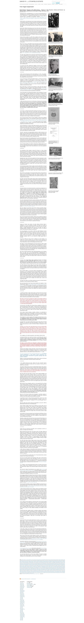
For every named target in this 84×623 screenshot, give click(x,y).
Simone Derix (61, 569)
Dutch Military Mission (31, 562)
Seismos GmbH (49, 569)
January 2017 (22, 594)
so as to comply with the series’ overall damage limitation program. (31, 52)
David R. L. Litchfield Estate (31, 1)
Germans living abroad (36, 564)
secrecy (46, 569)
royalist (27, 569)
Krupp (36, 566)
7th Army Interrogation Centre (29, 559)
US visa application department (28, 572)
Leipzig (43, 566)
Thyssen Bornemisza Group (53, 570)
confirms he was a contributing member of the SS (27, 470)
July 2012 (21, 606)
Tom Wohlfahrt (63, 571)
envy (51, 562)
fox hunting (35, 563)
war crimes (61, 572)
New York (35, 567)
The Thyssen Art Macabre (24, 4)
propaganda (37, 568)
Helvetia (21, 565)
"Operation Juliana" (23, 559)
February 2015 (22, 604)
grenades (54, 564)
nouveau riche (40, 567)
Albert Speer (47, 559)
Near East (28, 567)
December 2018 (22, 586)
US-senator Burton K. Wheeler (41, 572)
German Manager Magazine (25, 564)
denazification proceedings (52, 561)
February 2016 (22, 599)
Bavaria (57, 560)
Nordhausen (37, 567)
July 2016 (21, 597)
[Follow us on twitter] (53, 3)
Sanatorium (31, 569)
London (47, 566)
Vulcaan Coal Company (56, 572)
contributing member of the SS (32, 561)
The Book (45, 4)
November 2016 (22, 595)
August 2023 (22, 584)
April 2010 (21, 611)
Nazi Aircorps (43, 469)
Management (60, 566)
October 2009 (22, 616)
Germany (40, 564)
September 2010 (22, 609)
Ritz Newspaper (31, 4)
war (59, 572)
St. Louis (64, 569)
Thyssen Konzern (59, 571)
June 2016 (21, 598)
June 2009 (21, 618)
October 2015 (22, 602)
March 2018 (21, 589)
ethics (64, 562)
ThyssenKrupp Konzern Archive (39, 571)
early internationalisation (41, 562)
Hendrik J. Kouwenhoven (25, 565)
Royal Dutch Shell (24, 569)
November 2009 (22, 615)
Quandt (43, 568)
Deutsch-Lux (61, 561)
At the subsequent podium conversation (25, 548)
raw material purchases (59, 568)
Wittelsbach (28, 573)
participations (63, 567)
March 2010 (21, 612)
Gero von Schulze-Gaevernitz (45, 564)
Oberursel (48, 567)
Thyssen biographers (46, 570)
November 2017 (22, 591)
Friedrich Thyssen (56, 563)
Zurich (33, 573)
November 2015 (22, 601)
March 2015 (21, 603)
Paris (61, 567)
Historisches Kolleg (40, 565)
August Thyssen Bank (26, 560)
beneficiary (63, 560)
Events (39, 4)
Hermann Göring (36, 565)
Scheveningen (34, 569)
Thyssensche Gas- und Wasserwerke (55, 571)
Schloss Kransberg (38, 569)
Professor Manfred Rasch (25, 568)
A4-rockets (34, 559)
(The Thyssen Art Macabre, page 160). (31, 482)
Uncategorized (29, 587)
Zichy (30, 573)
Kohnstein (28, 566)
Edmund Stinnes (47, 562)
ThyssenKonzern (29, 571)
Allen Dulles (57, 559)
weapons (64, 572)
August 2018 (22, 588)
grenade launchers (51, 564)
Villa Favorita (51, 572)
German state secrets (31, 564)
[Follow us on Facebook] (58, 3)
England (50, 562)
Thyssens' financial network (47, 571)
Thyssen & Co (42, 570)
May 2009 (21, 619)
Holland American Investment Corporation (55, 565)
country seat (37, 561)
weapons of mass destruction (23, 573)
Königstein (30, 566)
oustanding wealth (58, 567)
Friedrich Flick (52, 563)
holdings (49, 565)
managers (64, 566)
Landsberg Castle (39, 566)
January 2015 (22, 605)
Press (42, 4)
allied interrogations (61, 559)
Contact (56, 4)
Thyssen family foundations (23, 571)
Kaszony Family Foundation (23, 566)
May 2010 (21, 610)
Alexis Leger (50, 559)
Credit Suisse (41, 561)
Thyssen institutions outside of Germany (52, 571)
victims (48, 572)
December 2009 (22, 614)
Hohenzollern (46, 565)
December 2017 (22, 590)
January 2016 (22, 600)
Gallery (53, 4)
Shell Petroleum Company (54, 569)
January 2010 (22, 613)
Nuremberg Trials (45, 567)
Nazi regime (25, 567)
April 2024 (21, 582)
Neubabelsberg (31, 567)
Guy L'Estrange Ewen (62, 564)
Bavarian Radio (60, 560)
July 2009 (21, 617)
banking (53, 560)
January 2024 (22, 583)
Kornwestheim (33, 566)
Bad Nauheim (38, 560)
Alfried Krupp (53, 559)
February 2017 (22, 593)
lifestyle (45, 566)
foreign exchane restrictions (30, 563)
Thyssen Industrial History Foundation (42, 571)
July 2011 (21, 607)
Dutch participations (36, 562)
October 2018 (22, 587)
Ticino (60, 571)
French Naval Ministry (48, 563)
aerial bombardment (43, 559)
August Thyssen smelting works (32, 560)
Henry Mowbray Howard (31, 565)
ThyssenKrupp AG (33, 571)
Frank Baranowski (38, 563)
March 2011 (21, 608)
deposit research (57, 561)
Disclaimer (60, 4)
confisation (23, 561)
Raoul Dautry (54, 568)
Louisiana (49, 566)
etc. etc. (36, 4)
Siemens (58, 569)
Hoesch (44, 565)
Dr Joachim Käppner (43, 548)
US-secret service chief (35, 572)
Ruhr (29, 569)
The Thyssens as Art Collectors (32, 570)
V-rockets (47, 572)
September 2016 (22, 596)
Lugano (51, 566)
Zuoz (31, 573)
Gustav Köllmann (58, 564)
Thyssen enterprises (58, 570)
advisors (40, 559)
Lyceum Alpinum (55, 566)
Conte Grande (26, 561)
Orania (55, 567)
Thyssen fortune (28, 571)
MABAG (58, 566)
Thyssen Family (63, 570)
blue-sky (41, 351)
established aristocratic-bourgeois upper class (58, 562)
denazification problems (45, 561)
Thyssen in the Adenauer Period (34, 571)
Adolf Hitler (37, 559)
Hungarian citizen (63, 565)
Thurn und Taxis (38, 570)
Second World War (43, 569)
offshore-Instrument (51, 567)
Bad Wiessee (41, 560)
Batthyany (55, 560)
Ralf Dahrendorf (51, 568)
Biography (49, 4)
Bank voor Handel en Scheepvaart (47, 560)
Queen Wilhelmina (47, 568)
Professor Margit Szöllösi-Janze (32, 568)
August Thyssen (21, 560)
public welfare (40, 568)
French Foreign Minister (43, 563)
